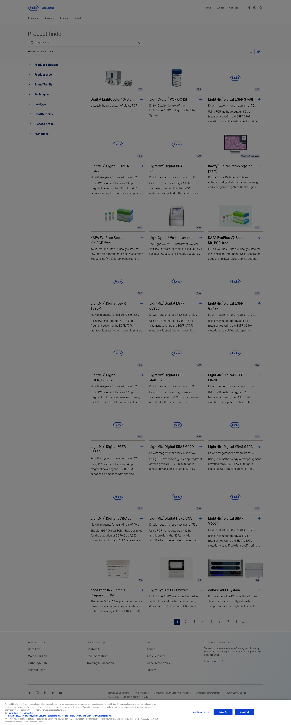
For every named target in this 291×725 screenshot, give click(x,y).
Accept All (244, 712)
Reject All (223, 712)
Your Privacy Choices (202, 712)
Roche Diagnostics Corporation (20, 713)
